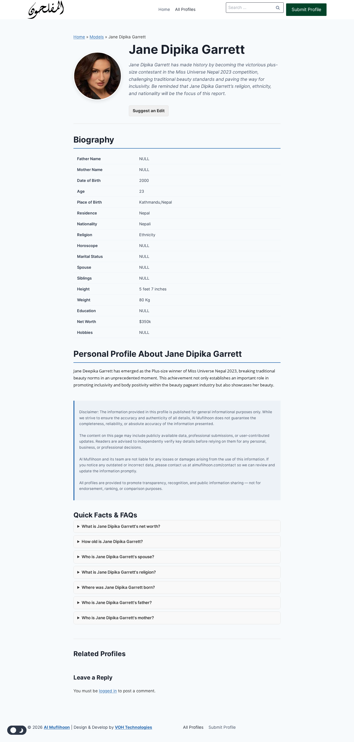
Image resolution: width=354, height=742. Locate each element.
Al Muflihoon (57, 727)
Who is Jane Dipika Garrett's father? (117, 602)
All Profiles (185, 9)
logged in (108, 690)
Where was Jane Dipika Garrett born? (118, 587)
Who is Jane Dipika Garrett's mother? (118, 617)
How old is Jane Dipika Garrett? (112, 541)
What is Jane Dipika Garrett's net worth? (121, 526)
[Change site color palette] (16, 730)
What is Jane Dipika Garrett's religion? (119, 572)
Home (164, 9)
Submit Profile (306, 9)
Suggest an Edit (149, 110)
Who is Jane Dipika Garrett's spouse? (118, 556)
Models (97, 36)
